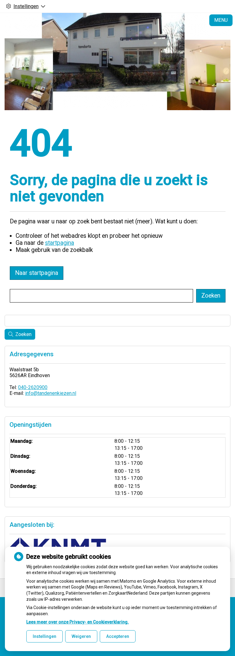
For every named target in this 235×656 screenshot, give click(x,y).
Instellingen (44, 636)
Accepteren (117, 636)
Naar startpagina (36, 272)
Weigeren (81, 636)
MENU (221, 20)
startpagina (59, 242)
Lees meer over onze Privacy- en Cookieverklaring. (77, 621)
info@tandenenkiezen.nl (50, 393)
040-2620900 (32, 387)
